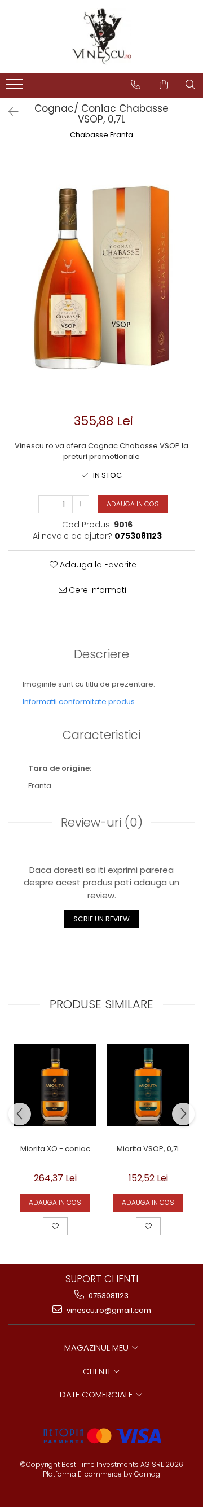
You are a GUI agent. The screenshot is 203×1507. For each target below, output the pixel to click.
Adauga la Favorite (97, 564)
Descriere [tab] (101, 654)
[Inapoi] (8, 112)
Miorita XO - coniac (55, 1149)
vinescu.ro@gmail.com (108, 1310)
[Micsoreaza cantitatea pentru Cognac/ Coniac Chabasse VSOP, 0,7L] (46, 504)
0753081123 (108, 1295)
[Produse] (15, 87)
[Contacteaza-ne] (135, 84)
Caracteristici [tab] (101, 735)
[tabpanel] (101, 278)
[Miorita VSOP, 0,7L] (148, 1085)
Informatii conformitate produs (79, 701)
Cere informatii (97, 590)
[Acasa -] (101, 36)
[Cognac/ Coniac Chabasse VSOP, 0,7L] (101, 278)
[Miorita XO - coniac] (55, 1085)
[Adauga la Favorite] (55, 1226)
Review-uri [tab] (102, 822)
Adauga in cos (133, 504)
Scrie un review (101, 919)
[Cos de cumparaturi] (164, 84)
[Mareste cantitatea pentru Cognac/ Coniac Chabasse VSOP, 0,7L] (80, 504)
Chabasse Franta (101, 135)
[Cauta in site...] (190, 84)
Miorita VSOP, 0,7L (148, 1149)
